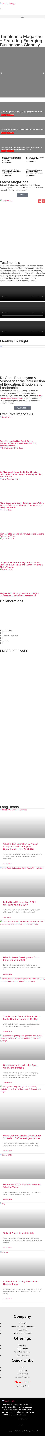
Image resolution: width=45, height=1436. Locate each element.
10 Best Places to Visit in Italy (18, 1233)
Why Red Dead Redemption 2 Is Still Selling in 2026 (22, 685)
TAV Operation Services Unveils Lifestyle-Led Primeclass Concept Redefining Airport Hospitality (22, 723)
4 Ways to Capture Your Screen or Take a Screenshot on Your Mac (34, 171)
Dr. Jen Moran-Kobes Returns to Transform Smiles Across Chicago (21, 760)
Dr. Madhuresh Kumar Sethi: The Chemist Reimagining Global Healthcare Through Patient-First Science (22, 474)
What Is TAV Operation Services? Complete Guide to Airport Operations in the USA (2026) (20, 846)
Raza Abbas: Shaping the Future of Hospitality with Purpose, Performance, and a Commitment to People (21, 148)
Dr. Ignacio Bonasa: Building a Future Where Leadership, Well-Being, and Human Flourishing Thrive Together (22, 112)
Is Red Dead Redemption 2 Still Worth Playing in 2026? (19, 903)
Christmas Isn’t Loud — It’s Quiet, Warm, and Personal (20, 1066)
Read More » (7, 863)
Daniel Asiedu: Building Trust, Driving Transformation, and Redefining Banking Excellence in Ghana (18, 443)
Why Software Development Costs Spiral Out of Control (21, 958)
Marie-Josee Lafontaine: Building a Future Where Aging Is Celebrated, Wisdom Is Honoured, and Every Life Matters (22, 505)
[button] (22, 16)
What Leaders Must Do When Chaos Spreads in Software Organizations (22, 1137)
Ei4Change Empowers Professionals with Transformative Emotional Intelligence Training (20, 798)
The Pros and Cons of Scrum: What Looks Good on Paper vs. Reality (21, 1017)
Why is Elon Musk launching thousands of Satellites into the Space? (11, 158)
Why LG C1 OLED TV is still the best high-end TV (35, 158)
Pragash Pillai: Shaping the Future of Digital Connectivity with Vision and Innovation (22, 130)
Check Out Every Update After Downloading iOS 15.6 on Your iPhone (11, 171)
